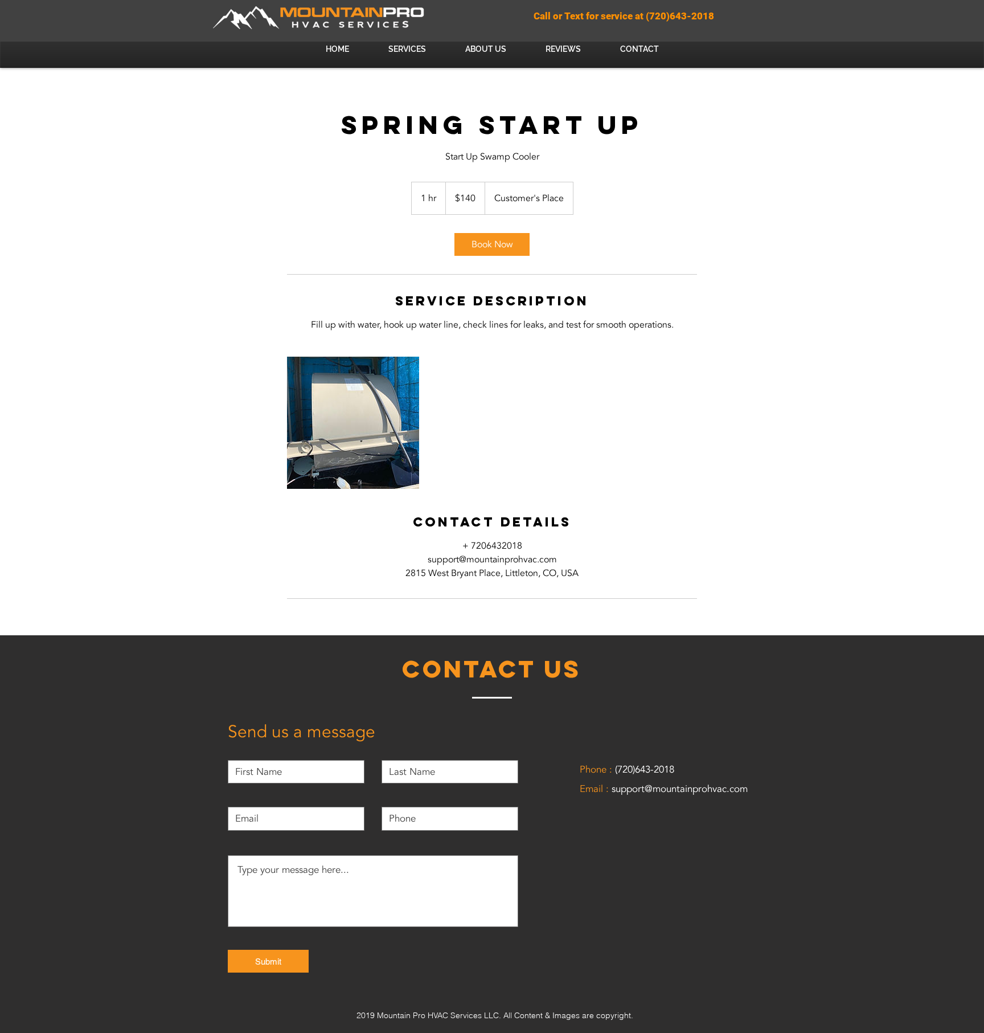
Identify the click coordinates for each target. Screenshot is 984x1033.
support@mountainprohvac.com (680, 788)
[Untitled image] (353, 423)
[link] (492, 244)
